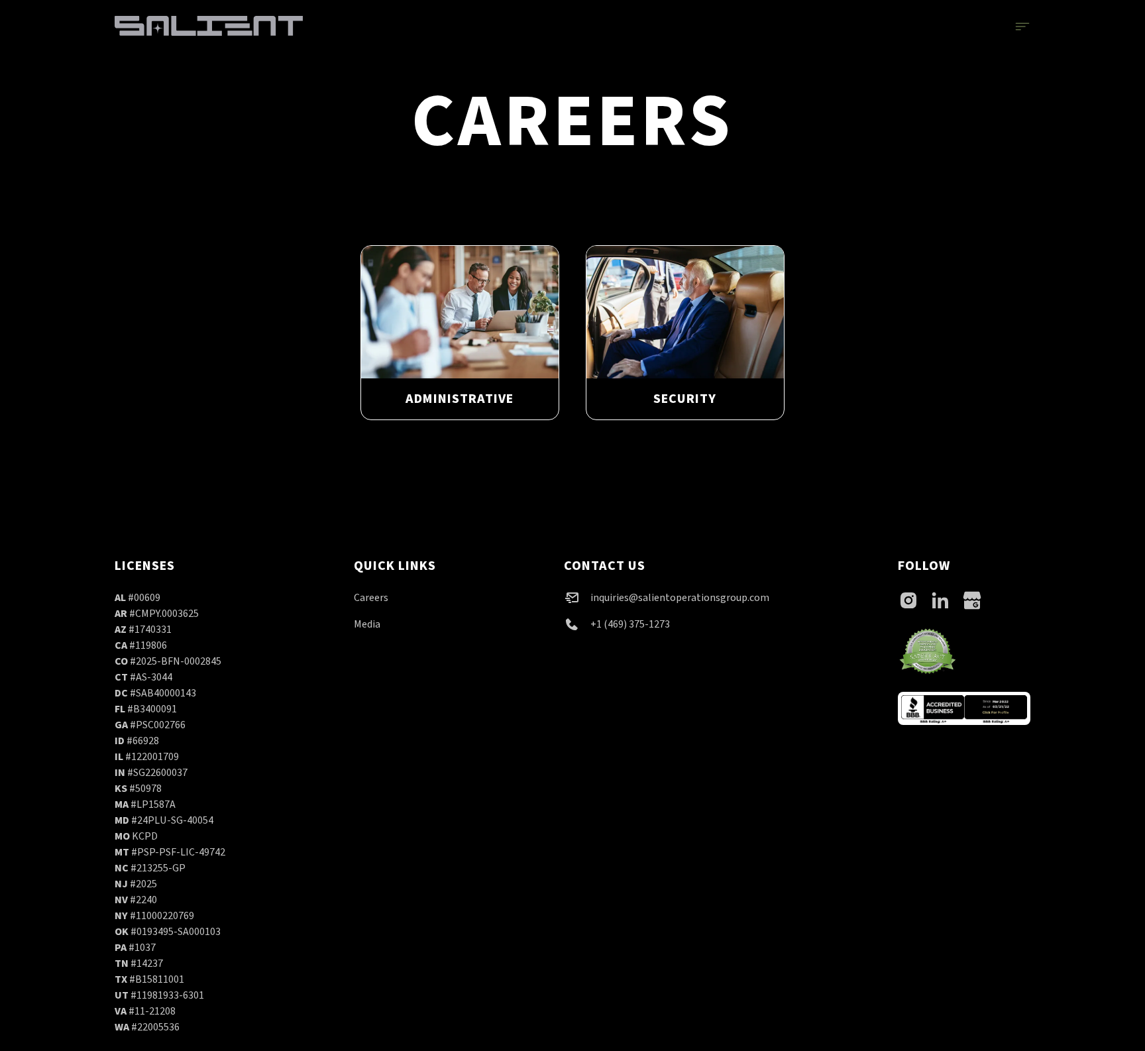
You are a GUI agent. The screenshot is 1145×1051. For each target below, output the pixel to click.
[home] (209, 26)
